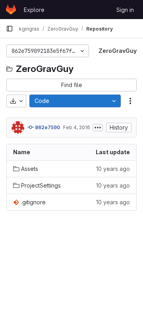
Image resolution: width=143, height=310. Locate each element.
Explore (34, 9)
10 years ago (113, 168)
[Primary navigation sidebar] (9, 28)
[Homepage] (10, 9)
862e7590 (47, 127)
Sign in (125, 9)
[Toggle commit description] (98, 127)
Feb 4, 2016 (76, 127)
